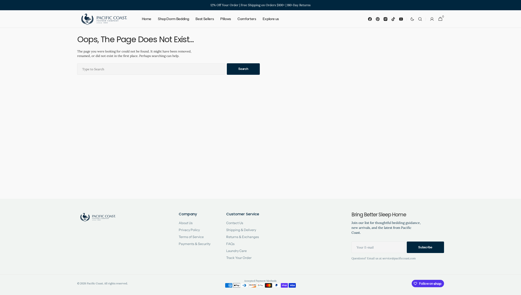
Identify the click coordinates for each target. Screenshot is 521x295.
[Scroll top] (516, 290)
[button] (420, 19)
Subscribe (425, 247)
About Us (186, 223)
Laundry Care (236, 251)
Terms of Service (191, 237)
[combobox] (151, 69)
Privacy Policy (189, 230)
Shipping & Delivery (241, 230)
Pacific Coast (95, 283)
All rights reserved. (116, 283)
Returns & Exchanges (242, 237)
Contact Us (234, 223)
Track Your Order (239, 258)
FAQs (230, 244)
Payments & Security (194, 244)
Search (243, 69)
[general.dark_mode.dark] (412, 19)
